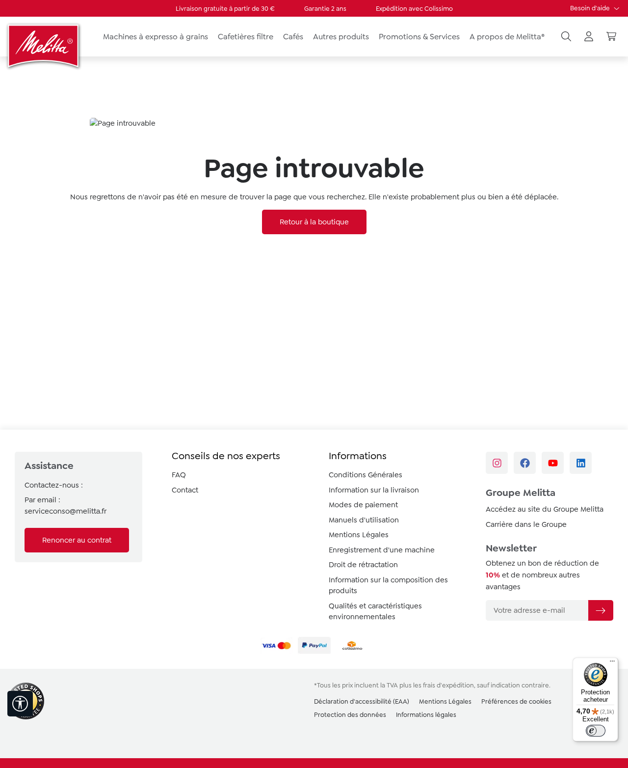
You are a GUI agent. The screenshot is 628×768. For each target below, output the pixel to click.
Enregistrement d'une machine (382, 550)
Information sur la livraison (374, 490)
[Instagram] (497, 463)
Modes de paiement (363, 505)
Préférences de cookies (516, 701)
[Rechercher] (566, 37)
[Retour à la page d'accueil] (44, 45)
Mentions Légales (359, 535)
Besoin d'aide (590, 8)
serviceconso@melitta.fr (65, 511)
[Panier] (611, 37)
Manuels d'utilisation (364, 520)
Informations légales (426, 715)
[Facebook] (525, 463)
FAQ (179, 475)
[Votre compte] (588, 37)
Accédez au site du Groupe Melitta (544, 509)
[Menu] (612, 663)
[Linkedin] (581, 463)
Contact (185, 490)
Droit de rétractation (363, 565)
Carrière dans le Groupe (526, 524)
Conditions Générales (365, 475)
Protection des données (350, 715)
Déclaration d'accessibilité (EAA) (361, 701)
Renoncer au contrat (76, 540)
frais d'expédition (448, 685)
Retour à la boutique (314, 222)
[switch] (595, 731)
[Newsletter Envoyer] (600, 610)
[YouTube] (553, 463)
